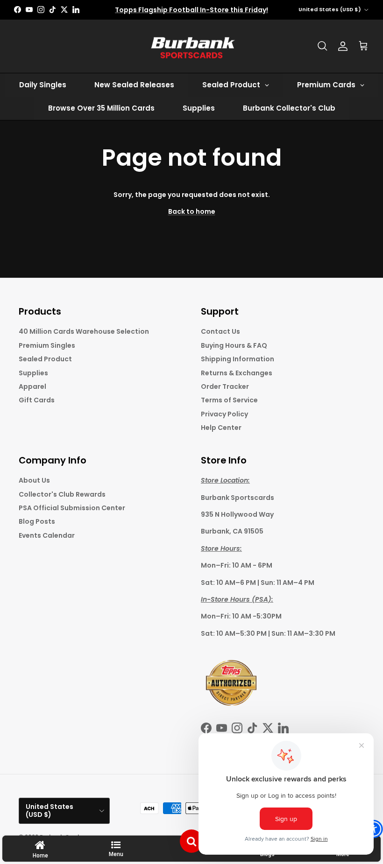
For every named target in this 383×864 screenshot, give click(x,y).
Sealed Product (45, 359)
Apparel (32, 386)
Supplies (33, 373)
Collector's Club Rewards (62, 494)
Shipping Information (237, 359)
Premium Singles (47, 345)
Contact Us (220, 331)
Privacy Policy (224, 414)
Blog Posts (37, 521)
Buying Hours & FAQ (234, 345)
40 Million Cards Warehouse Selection (84, 331)
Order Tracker (225, 386)
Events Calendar (47, 535)
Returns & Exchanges (236, 373)
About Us (34, 480)
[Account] (342, 46)
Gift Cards (37, 400)
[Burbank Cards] (191, 46)
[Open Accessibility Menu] (373, 829)
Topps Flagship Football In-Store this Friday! (191, 9)
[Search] (322, 46)
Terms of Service (229, 400)
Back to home (191, 211)
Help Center (221, 427)
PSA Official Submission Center (72, 508)
